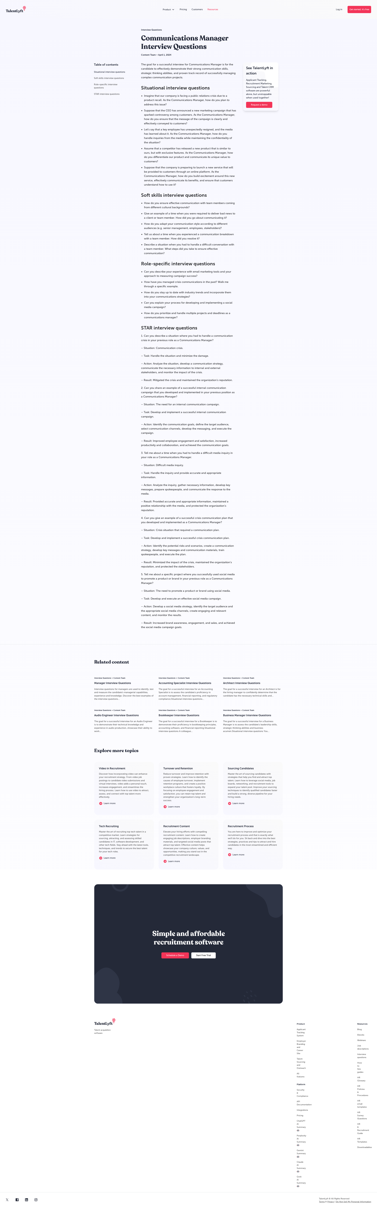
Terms (322, 1201)
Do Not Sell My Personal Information (353, 1201)
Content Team (148, 55)
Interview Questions (151, 30)
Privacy (330, 1201)
